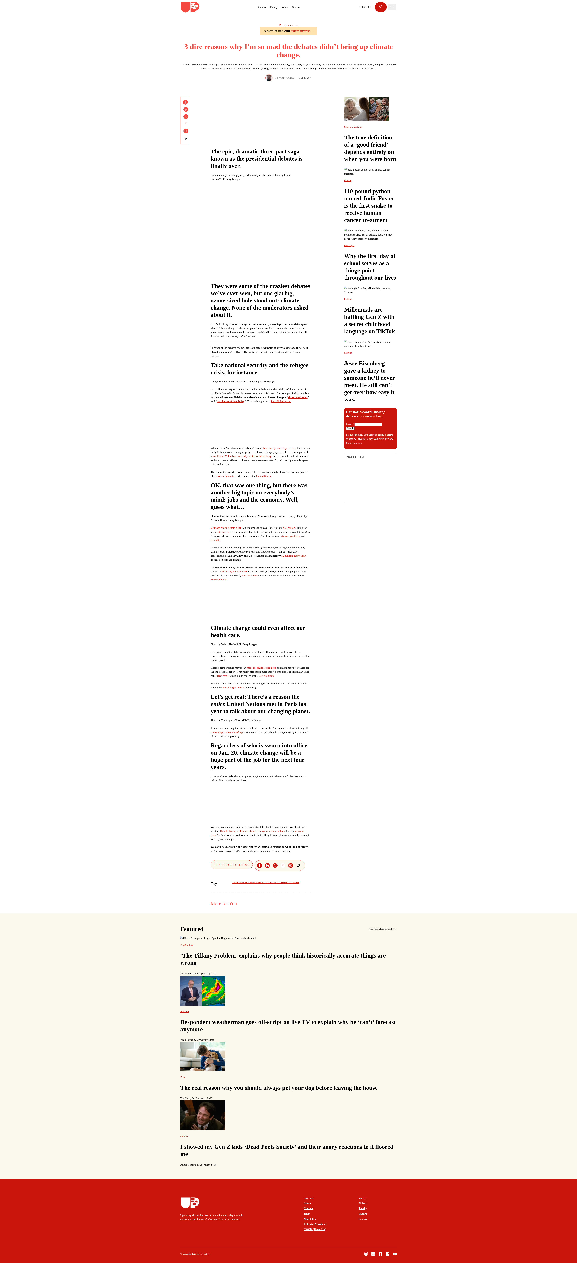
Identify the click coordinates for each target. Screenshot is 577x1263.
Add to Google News (233, 864)
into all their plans (281, 401)
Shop (307, 1213)
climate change (247, 882)
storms (284, 535)
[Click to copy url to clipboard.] (185, 138)
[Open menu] (392, 7)
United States (263, 475)
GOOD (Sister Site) (315, 1229)
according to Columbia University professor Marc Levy (241, 456)
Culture (262, 7)
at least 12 (223, 531)
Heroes (292, 26)
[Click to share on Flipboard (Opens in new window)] (185, 123)
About (307, 1203)
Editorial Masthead (315, 1224)
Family (274, 7)
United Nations (300, 31)
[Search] (381, 7)
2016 (234, 882)
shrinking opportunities (234, 571)
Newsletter (310, 1218)
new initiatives (250, 575)
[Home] (281, 26)
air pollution (267, 675)
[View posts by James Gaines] (269, 77)
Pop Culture (186, 944)
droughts (215, 539)
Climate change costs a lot (226, 527)
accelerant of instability (230, 401)
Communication (353, 126)
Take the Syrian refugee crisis (279, 448)
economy (293, 882)
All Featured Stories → (382, 929)
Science (296, 7)
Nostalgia (349, 245)
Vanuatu (229, 475)
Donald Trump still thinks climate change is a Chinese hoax (252, 830)
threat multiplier (298, 397)
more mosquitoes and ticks (261, 667)
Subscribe (365, 7)
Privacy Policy (364, 438)
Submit (350, 428)
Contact (308, 1208)
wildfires (295, 535)
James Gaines (286, 78)
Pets (182, 1077)
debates (263, 882)
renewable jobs (219, 579)
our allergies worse (233, 687)
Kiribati (219, 475)
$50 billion (289, 527)
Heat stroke (223, 675)
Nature (285, 7)
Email (350, 423)
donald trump (278, 882)
